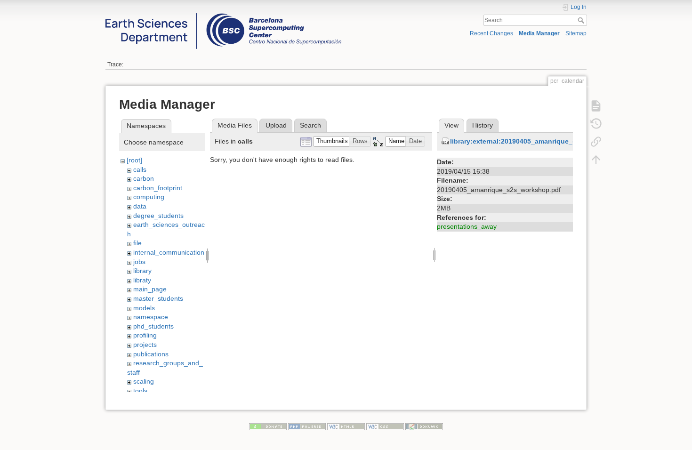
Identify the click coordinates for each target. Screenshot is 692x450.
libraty (142, 280)
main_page (150, 289)
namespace (150, 317)
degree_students (158, 215)
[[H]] (223, 15)
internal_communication (168, 252)
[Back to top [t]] (596, 159)
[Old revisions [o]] (596, 123)
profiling (145, 335)
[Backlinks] (596, 141)
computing (148, 197)
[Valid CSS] (385, 426)
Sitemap (576, 33)
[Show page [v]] (596, 105)
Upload (276, 125)
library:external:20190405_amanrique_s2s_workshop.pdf (541, 141)
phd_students (153, 326)
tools (140, 390)
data (139, 206)
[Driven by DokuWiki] (424, 426)
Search (582, 20)
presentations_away (467, 226)
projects (145, 344)
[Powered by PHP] (307, 426)
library (142, 270)
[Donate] (268, 426)
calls (139, 169)
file (137, 243)
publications (151, 354)
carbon (143, 178)
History (482, 125)
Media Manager (539, 33)
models (144, 308)
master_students (158, 298)
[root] (134, 160)
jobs (139, 261)
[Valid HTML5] (346, 426)
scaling (143, 381)
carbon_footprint (157, 188)
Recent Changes (491, 33)
